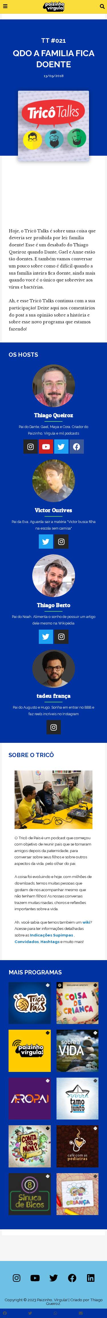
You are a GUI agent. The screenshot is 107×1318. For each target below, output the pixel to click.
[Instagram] (30, 446)
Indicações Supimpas (51, 935)
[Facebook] (77, 446)
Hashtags (50, 941)
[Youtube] (46, 446)
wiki (86, 922)
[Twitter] (61, 446)
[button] (102, 6)
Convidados (27, 941)
